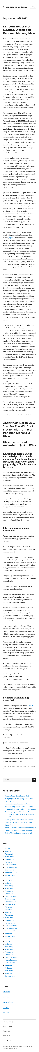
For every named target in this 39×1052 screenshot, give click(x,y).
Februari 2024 (10, 920)
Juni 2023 (8, 941)
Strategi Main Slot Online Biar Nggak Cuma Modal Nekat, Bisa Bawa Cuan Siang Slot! (19, 822)
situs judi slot (8, 1002)
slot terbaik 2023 (27, 415)
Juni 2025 (8, 880)
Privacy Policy (8, 1022)
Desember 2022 (11, 957)
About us (6, 1036)
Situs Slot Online (21, 766)
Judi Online (7, 1026)
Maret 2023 (9, 949)
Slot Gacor (7, 1031)
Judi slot (6, 1007)
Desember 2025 (11, 865)
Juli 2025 (8, 878)
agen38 (11, 238)
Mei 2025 (8, 883)
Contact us (7, 1040)
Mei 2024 (8, 912)
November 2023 (11, 928)
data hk (6, 997)
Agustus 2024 (10, 904)
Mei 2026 (8, 851)
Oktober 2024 (10, 899)
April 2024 (9, 915)
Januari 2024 (9, 923)
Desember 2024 (11, 896)
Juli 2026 (8, 849)
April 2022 (9, 971)
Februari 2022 (10, 976)
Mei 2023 (8, 944)
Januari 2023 (9, 955)
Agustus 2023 (10, 936)
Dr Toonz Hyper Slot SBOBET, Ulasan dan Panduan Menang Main (19, 30)
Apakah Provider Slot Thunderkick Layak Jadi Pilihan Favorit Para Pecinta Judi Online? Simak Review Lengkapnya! (20, 830)
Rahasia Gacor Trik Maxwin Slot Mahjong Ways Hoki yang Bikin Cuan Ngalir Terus (19, 798)
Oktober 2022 (10, 963)
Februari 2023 (10, 952)
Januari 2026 (10, 862)
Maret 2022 (9, 973)
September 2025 (11, 872)
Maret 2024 (9, 918)
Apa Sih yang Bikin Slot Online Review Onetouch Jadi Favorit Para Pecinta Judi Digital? (19, 814)
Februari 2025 (10, 891)
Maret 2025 (9, 888)
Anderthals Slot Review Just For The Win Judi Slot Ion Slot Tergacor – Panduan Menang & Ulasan (19, 429)
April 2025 (9, 886)
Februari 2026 (10, 859)
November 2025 (11, 867)
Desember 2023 (11, 926)
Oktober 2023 (10, 931)
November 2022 (11, 960)
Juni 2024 (8, 910)
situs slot (6, 992)
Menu (33, 7)
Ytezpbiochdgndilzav (15, 7)
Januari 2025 (9, 894)
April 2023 (9, 947)
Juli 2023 (8, 939)
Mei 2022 (8, 968)
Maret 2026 (9, 857)
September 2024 (11, 902)
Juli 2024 (8, 907)
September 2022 (11, 965)
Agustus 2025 (10, 875)
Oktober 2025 (10, 870)
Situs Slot (17, 415)
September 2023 (11, 933)
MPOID (31, 706)
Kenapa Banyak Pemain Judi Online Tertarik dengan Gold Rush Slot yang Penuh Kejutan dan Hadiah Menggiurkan (20, 806)
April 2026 (9, 854)
